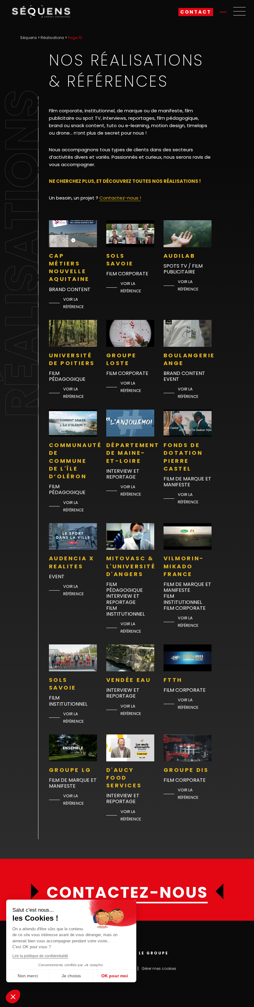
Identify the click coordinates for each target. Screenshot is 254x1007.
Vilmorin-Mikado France (184, 566)
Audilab (179, 256)
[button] (13, 996)
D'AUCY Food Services (124, 777)
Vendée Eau (128, 680)
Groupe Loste (121, 359)
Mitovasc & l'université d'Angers (131, 566)
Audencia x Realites (71, 562)
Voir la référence (73, 303)
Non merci (28, 975)
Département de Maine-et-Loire (133, 452)
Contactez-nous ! (120, 198)
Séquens (28, 37)
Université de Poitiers (72, 359)
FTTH (173, 680)
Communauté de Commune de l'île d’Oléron (75, 460)
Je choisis (71, 975)
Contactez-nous (127, 892)
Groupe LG (70, 770)
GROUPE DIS (186, 770)
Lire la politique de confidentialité (40, 956)
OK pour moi (114, 975)
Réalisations (52, 37)
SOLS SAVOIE (120, 259)
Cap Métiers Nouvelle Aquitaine (69, 267)
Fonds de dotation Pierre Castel (183, 456)
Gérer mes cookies (159, 968)
